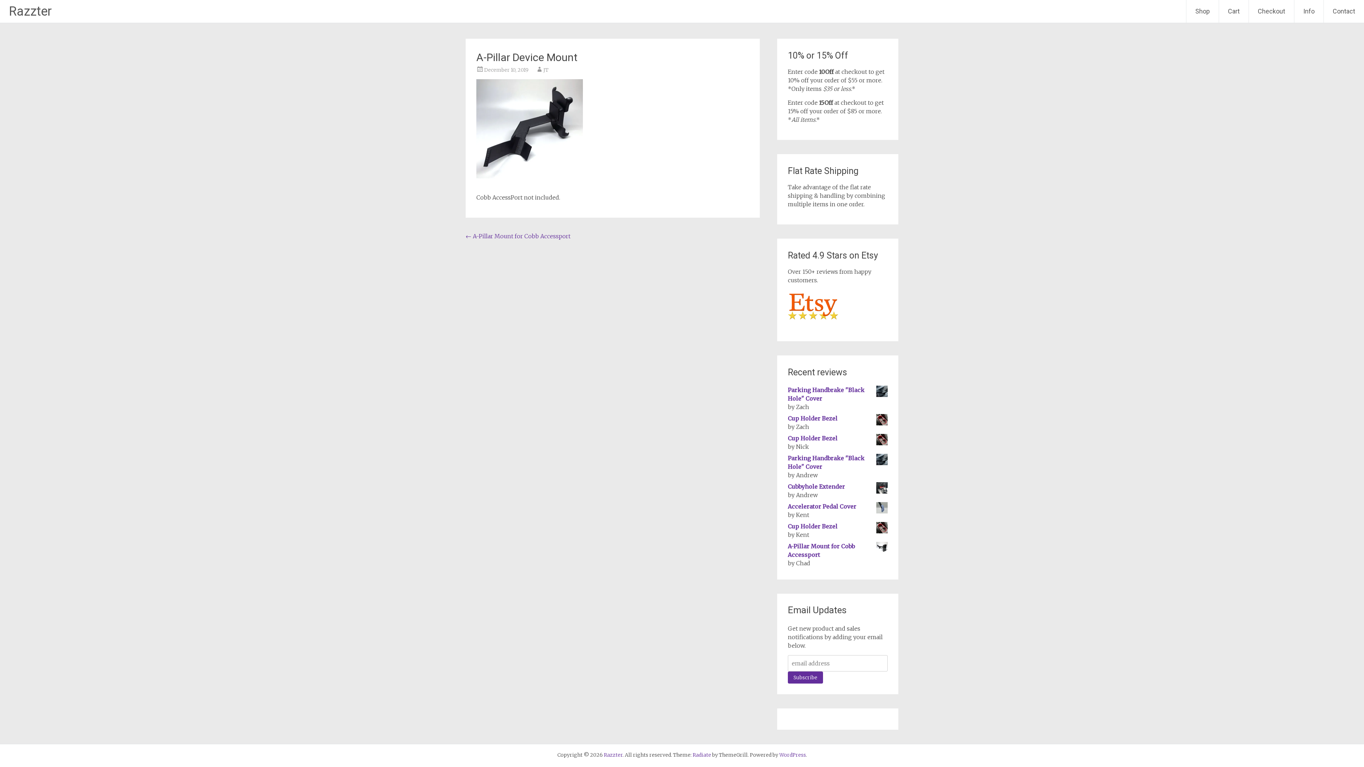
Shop (1202, 11)
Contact (1344, 11)
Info (1309, 11)
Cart (1234, 11)
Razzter (30, 11)
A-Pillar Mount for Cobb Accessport (518, 236)
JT (545, 70)
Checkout (1271, 11)
